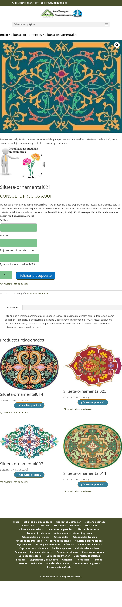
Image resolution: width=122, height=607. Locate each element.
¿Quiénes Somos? (95, 521)
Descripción (11, 307)
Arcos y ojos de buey (38, 533)
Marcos (23, 563)
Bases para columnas (48, 544)
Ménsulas (36, 563)
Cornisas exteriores (41, 552)
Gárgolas (67, 559)
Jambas (98, 559)
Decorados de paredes (60, 529)
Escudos (21, 559)
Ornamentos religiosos (86, 563)
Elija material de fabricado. (17, 250)
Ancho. (4, 235)
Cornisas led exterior (30, 555)
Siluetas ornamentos (26, 35)
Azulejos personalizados (89, 540)
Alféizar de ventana (88, 529)
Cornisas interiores (93, 552)
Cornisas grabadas (67, 552)
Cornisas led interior (58, 555)
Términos (75, 525)
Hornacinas (83, 559)
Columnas (20, 552)
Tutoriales (44, 525)
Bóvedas (69, 544)
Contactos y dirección (68, 521)
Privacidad (91, 525)
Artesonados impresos (29, 540)
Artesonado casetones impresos (73, 533)
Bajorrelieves (24, 544)
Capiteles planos (61, 548)
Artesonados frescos (85, 536)
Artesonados (61, 536)
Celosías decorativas (87, 548)
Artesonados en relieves (36, 536)
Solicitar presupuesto (36, 275)
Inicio (4, 35)
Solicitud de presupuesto (38, 521)
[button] (117, 45)
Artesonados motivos (58, 540)
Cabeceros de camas (90, 544)
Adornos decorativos (31, 529)
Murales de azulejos (57, 563)
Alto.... (4, 220)
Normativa (28, 525)
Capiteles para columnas (33, 548)
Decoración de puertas (87, 555)
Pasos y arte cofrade (59, 567)
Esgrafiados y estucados (44, 559)
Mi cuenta (60, 525)
